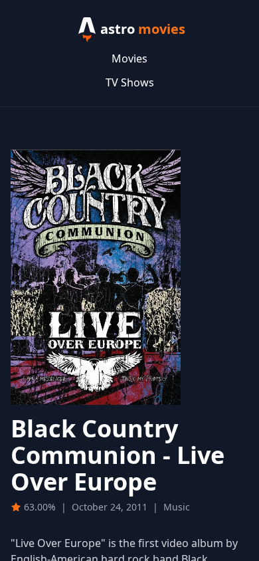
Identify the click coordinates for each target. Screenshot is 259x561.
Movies (129, 58)
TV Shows (130, 82)
